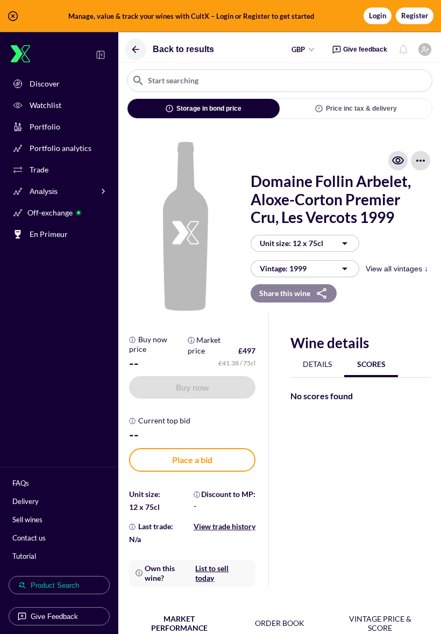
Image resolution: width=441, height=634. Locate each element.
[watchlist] (398, 160)
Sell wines (27, 519)
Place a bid (192, 460)
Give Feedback (54, 617)
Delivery (25, 501)
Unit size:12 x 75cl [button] (291, 243)
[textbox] (279, 80)
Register (414, 15)
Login (377, 15)
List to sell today (212, 573)
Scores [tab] (371, 364)
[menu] (420, 160)
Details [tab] (317, 364)
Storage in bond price (208, 108)
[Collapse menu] (101, 55)
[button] (220, 16)
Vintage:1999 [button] (283, 268)
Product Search (55, 585)
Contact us (29, 538)
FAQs (20, 483)
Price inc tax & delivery (361, 108)
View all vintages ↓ (397, 268)
